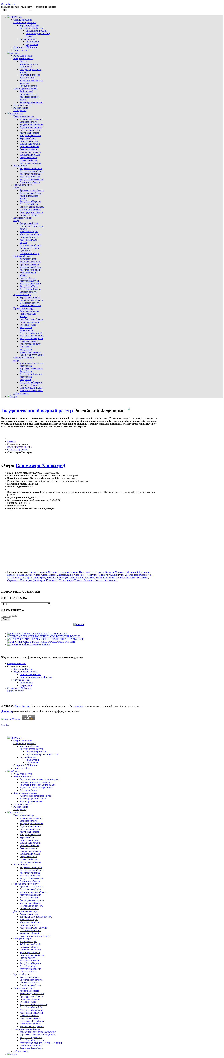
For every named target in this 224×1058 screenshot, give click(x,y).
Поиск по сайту (15, 691)
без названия (97, 572)
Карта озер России (23, 669)
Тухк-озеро (142, 577)
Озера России (8, 4)
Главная (11, 441)
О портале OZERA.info (19, 688)
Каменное (12, 574)
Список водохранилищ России (36, 677)
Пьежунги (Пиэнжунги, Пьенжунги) (106, 574)
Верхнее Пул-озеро (80, 572)
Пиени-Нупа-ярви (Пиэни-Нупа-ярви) (49, 572)
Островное (79, 574)
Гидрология (26, 685)
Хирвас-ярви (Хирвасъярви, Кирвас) (38, 574)
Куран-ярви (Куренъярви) (122, 577)
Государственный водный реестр (37, 410)
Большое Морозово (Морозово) (121, 572)
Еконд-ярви (102, 577)
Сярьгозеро (13, 580)
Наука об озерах (21, 680)
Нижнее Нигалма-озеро (106, 580)
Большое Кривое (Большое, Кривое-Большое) (70, 577)
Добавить (6, 711)
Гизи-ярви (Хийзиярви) (33, 577)
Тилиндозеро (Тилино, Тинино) (75, 580)
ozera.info (78, 706)
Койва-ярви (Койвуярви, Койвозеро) (39, 580)
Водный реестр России (19, 447)
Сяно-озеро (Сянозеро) (40, 465)
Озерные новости (16, 663)
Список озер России (17, 449)
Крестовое (144, 572)
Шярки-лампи (65, 574)
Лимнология (26, 682)
